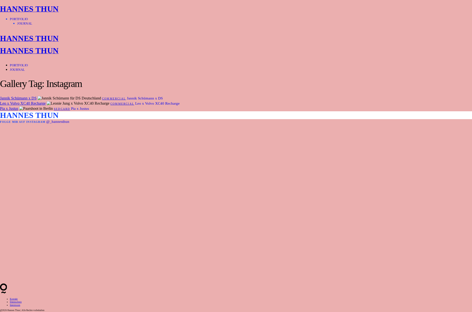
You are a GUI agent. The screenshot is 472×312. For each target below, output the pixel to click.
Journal (24, 23)
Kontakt (14, 299)
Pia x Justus (9, 108)
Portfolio (19, 19)
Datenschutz (16, 302)
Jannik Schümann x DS (18, 98)
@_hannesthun (57, 122)
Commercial (114, 98)
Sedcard (62, 108)
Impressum (15, 305)
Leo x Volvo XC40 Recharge (23, 103)
